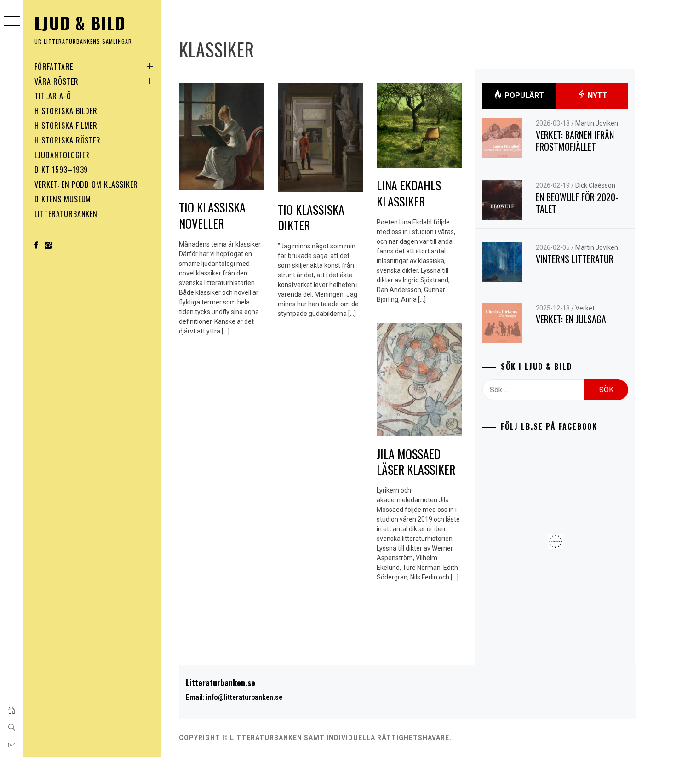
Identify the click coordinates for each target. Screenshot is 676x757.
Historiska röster (67, 140)
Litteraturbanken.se (220, 682)
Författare (53, 66)
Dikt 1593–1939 (61, 169)
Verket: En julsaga (571, 319)
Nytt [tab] (596, 95)
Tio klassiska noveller (212, 215)
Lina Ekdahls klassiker (409, 193)
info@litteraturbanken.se (244, 697)
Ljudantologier (62, 155)
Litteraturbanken (65, 213)
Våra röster (56, 81)
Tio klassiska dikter (311, 218)
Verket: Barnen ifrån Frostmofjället (575, 141)
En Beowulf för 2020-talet (577, 203)
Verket (585, 308)
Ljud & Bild (80, 22)
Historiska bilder (65, 110)
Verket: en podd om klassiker (86, 184)
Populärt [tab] (523, 95)
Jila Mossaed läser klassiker (416, 462)
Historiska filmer (65, 125)
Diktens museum (62, 199)
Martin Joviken (596, 123)
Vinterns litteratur (574, 259)
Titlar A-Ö (52, 96)
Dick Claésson (595, 185)
